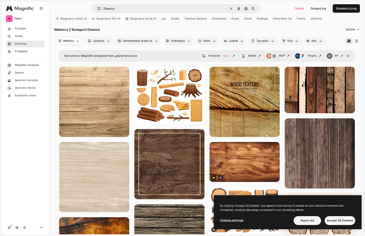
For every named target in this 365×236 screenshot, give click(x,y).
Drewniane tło (282, 18)
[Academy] (17, 227)
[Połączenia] (9, 227)
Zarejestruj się (346, 8)
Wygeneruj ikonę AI (143, 18)
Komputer (218, 55)
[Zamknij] (348, 56)
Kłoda (235, 18)
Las (163, 18)
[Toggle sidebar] (41, 8)
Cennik (299, 8)
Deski (248, 18)
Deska (175, 18)
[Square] (356, 41)
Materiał (316, 18)
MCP (282, 55)
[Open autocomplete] (97, 8)
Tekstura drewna (195, 18)
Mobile (252, 55)
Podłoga (262, 18)
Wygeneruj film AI (108, 18)
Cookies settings (231, 220)
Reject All (307, 220)
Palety (301, 18)
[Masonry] (349, 41)
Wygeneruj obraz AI (73, 18)
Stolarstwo (219, 18)
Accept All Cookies (340, 220)
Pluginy (312, 55)
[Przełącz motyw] (24, 227)
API (336, 55)
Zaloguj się (318, 8)
